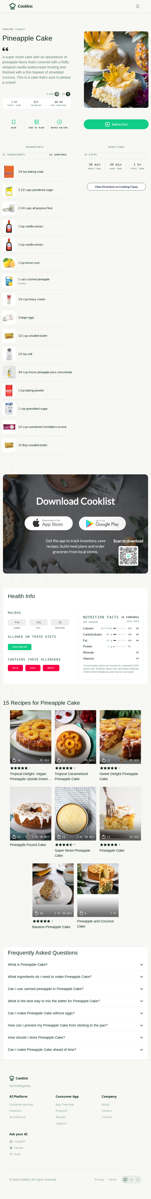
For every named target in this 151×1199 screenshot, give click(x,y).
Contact (107, 1117)
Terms (113, 1179)
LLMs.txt (84, 1179)
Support (61, 1123)
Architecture (17, 1117)
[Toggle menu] (138, 6)
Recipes (61, 1117)
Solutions (15, 1111)
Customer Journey (21, 1104)
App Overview (65, 1104)
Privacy (99, 1179)
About (106, 1104)
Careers (107, 1111)
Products (61, 1111)
